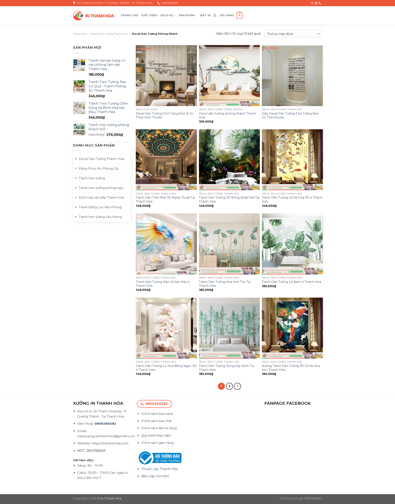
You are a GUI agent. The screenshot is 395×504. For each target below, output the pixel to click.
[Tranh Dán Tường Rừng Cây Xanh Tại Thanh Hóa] (229, 328)
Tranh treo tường (92, 178)
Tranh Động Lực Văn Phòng (100, 207)
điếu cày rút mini (155, 476)
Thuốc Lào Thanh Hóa (159, 469)
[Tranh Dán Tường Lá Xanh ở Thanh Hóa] (292, 243)
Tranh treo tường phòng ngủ (101, 188)
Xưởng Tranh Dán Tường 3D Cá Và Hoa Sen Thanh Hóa (291, 368)
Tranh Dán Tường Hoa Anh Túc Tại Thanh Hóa (224, 284)
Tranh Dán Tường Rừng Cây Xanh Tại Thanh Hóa (226, 368)
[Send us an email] (316, 3)
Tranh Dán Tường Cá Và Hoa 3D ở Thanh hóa (292, 199)
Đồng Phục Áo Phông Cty (98, 168)
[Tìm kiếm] (214, 15)
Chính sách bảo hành (157, 414)
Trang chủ (129, 15)
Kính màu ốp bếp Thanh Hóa (101, 197)
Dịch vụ (166, 15)
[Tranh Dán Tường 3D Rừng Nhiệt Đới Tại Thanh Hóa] (229, 159)
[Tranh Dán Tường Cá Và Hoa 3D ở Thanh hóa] (292, 159)
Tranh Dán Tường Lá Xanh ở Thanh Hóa (291, 282)
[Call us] (320, 3)
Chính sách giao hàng (157, 443)
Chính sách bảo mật (156, 421)
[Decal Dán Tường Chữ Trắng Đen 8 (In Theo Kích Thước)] (166, 75)
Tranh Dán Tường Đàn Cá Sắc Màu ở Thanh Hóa (162, 284)
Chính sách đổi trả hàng (159, 428)
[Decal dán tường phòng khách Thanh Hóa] (229, 75)
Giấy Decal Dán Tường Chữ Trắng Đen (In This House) (290, 115)
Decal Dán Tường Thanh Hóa (109, 33)
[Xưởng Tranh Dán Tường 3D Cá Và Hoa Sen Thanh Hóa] (292, 328)
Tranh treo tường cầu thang (100, 217)
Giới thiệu (149, 15)
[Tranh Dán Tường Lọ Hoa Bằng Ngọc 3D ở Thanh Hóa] (166, 328)
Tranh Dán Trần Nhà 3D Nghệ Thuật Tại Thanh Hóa (165, 199)
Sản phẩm (186, 15)
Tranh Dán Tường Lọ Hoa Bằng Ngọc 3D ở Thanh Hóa (166, 368)
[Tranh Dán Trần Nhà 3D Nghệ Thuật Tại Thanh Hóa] (166, 159)
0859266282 (105, 423)
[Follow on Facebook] (312, 3)
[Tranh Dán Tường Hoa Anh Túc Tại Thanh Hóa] (229, 243)
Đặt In (205, 15)
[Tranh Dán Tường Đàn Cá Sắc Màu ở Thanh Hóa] (166, 243)
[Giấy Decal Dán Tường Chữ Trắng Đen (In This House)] (292, 75)
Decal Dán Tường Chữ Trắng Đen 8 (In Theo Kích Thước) (165, 115)
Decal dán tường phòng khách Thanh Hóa (227, 115)
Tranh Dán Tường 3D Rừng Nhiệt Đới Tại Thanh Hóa (229, 199)
